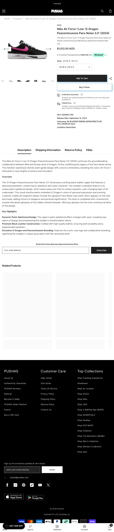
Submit (52, 470)
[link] (27, 343)
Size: (67, 61)
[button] (6, 49)
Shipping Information (48, 150)
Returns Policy (73, 150)
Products (17, 18)
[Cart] (110, 11)
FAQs (89, 150)
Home (7, 18)
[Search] (102, 11)
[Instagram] (15, 485)
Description (24, 150)
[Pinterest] (24, 485)
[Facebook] (7, 485)
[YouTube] (40, 485)
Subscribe (101, 250)
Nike (59, 25)
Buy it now (84, 87)
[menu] (3, 11)
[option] (27, 49)
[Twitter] (48, 485)
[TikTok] (32, 485)
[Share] (109, 78)
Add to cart (82, 78)
